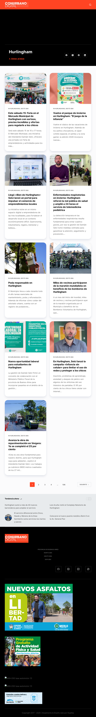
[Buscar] (90, 5)
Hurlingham (15, 108)
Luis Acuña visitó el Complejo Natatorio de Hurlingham (68, 506)
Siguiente (83, 484)
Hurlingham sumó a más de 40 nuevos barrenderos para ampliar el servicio (21, 506)
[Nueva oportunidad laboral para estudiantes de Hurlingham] (25, 336)
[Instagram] (68, 569)
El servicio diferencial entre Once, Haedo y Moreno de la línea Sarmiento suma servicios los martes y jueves (30, 517)
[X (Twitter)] (72, 55)
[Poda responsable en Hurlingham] (25, 258)
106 (63, 485)
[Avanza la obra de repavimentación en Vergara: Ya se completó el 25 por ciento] (25, 415)
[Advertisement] (48, 27)
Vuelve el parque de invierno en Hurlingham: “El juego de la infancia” (70, 116)
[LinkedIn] (85, 55)
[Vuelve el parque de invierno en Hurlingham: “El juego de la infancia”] (70, 88)
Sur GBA (48, 559)
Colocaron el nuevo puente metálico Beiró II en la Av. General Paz (69, 517)
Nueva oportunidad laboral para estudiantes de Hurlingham (23, 364)
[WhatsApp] (88, 569)
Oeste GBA (25, 108)
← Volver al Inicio (16, 58)
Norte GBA (48, 553)
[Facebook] (66, 55)
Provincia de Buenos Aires (48, 549)
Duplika (71, 713)
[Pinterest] (79, 55)
